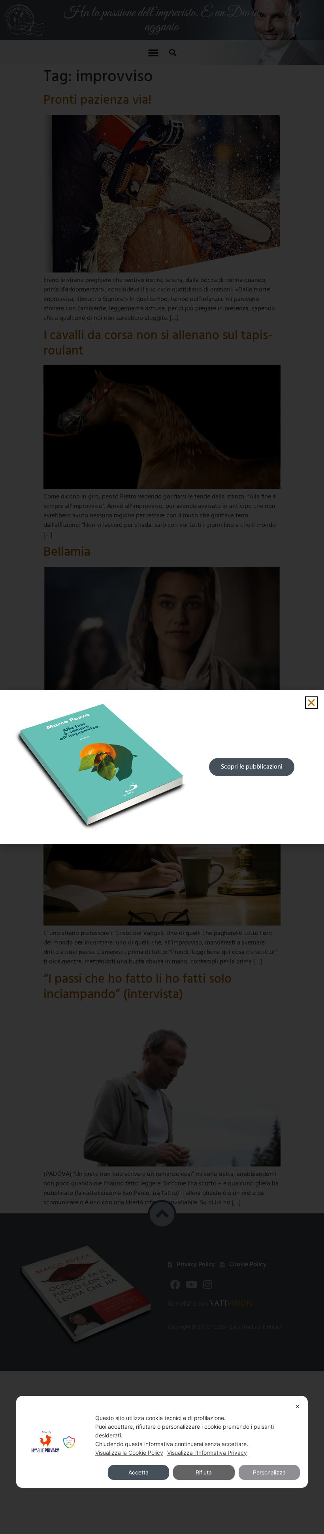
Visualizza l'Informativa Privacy (207, 1452)
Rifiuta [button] (204, 1472)
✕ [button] (297, 1406)
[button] (311, 702)
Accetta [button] (138, 1472)
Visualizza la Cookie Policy (129, 1452)
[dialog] (162, 1442)
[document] (162, 767)
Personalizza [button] (269, 1472)
